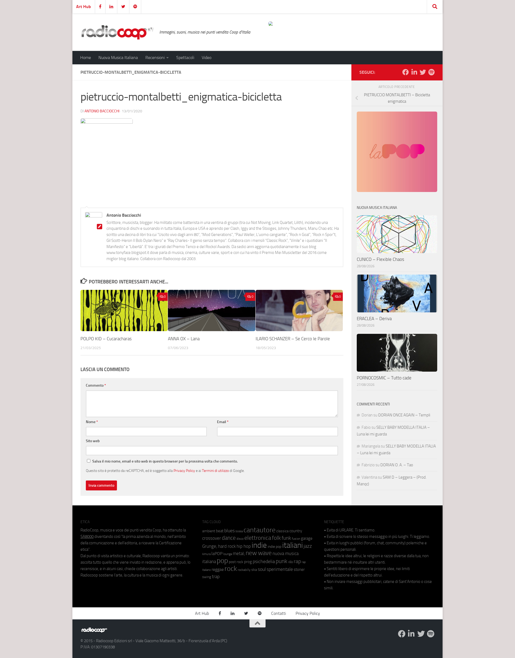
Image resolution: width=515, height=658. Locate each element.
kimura (206, 554)
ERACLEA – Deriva (374, 318)
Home (85, 57)
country (295, 530)
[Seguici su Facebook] (405, 72)
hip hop (244, 546)
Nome (92, 422)
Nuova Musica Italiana (118, 57)
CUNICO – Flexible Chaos (380, 259)
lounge (227, 554)
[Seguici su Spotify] (431, 72)
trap (216, 576)
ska (254, 569)
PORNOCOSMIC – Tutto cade (384, 377)
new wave (259, 553)
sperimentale (280, 569)
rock (231, 568)
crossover (211, 538)
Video (206, 57)
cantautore (259, 530)
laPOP (216, 553)
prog (248, 561)
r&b (290, 562)
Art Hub (83, 6)
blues (229, 531)
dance (229, 537)
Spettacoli (185, 57)
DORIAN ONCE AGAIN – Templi (404, 415)
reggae (218, 569)
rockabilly (244, 570)
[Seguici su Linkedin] (414, 72)
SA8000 (87, 536)
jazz (308, 546)
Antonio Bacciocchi (101, 111)
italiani (292, 545)
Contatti (278, 613)
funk (286, 538)
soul (262, 569)
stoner (299, 569)
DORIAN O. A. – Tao (396, 465)
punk (281, 561)
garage (306, 538)
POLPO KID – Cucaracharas (106, 338)
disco (240, 539)
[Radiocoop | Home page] (117, 32)
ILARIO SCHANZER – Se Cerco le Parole (293, 338)
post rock (236, 562)
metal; (239, 553)
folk (276, 538)
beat (219, 530)
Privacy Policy (184, 470)
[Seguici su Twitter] (423, 72)
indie (259, 545)
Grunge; (209, 546)
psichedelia (264, 561)
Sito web (93, 441)
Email (223, 422)
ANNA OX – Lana (184, 338)
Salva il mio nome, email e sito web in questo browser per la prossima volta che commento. (165, 461)
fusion (296, 539)
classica (282, 531)
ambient (208, 531)
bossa (239, 531)
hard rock (227, 546)
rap (297, 561)
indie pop (274, 546)
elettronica (257, 537)
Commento (96, 385)
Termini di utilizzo (215, 470)
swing (206, 577)
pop (222, 560)
